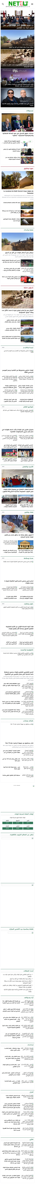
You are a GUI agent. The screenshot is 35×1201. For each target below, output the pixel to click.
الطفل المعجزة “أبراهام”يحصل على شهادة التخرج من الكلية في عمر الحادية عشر (11, 752)
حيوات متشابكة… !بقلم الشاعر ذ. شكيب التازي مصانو (12, 1049)
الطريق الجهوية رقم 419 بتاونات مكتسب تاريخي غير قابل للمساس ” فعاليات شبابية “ (11, 143)
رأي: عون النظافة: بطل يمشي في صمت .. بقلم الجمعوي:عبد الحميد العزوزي (11, 1019)
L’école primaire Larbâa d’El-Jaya (11, 203)
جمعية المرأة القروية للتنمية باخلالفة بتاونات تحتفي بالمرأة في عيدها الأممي (10, 507)
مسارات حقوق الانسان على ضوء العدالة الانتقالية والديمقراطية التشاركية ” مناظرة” (18, 134)
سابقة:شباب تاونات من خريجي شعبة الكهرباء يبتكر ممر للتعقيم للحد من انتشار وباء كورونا (11, 703)
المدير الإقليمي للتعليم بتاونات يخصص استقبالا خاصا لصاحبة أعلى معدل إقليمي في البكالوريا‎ (18, 673)
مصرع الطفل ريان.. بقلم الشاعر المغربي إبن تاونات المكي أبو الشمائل (12, 1058)
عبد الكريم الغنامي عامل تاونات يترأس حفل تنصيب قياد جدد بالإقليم (17, 975)
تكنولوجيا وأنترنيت (26, 649)
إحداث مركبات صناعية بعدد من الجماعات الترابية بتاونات (12, 158)
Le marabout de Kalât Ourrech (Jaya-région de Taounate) (18, 192)
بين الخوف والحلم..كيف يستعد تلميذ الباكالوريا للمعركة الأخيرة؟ (11, 1026)
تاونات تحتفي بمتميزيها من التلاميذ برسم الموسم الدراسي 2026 (17, 371)
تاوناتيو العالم (28, 406)
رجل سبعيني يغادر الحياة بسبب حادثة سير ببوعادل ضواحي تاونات (11, 277)
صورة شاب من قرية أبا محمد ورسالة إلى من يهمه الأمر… (11, 212)
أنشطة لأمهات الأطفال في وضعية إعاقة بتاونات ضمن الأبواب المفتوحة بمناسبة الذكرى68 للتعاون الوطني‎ (18, 491)
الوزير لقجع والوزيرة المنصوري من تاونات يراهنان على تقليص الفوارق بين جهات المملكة (17, 986)
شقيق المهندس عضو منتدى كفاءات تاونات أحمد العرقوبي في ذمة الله (11, 1176)
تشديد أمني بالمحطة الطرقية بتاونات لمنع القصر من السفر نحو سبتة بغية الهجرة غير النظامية (11, 262)
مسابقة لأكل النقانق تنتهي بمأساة (11, 775)
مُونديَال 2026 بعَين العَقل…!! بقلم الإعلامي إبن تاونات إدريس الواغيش (11, 1010)
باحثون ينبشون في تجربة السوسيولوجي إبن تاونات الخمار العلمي (26, 644)
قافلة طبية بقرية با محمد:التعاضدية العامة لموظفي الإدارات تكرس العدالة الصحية (10, 599)
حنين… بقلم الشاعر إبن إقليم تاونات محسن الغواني (11, 1066)
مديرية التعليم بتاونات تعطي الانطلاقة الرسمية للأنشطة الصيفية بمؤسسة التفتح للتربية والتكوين (9, 388)
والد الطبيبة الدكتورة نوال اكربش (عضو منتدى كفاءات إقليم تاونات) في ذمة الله (12, 1145)
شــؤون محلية (28, 287)
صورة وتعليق (28, 168)
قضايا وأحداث (28, 230)
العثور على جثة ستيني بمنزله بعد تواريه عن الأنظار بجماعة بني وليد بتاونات (12, 270)
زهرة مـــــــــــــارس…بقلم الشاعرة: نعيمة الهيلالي (12, 1082)
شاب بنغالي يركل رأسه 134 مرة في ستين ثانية (11, 760)
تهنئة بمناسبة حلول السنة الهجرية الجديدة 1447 (11, 1129)
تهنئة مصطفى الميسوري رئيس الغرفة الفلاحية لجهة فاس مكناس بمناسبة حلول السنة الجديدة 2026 (11, 1105)
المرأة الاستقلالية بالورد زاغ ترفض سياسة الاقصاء (11, 150)
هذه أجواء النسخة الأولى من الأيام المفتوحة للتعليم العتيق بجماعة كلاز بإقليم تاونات (19, 627)
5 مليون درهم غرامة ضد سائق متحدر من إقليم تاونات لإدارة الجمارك (19, 536)
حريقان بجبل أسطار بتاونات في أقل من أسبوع (19, 252)
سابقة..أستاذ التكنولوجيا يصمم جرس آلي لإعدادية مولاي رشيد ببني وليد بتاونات (11, 711)
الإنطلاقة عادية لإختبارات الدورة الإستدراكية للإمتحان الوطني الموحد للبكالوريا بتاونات (25, 402)
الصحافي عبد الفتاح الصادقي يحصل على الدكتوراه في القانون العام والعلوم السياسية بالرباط (9, 645)
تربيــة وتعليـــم (28, 347)
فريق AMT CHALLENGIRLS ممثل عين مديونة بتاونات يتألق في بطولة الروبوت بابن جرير (11, 685)
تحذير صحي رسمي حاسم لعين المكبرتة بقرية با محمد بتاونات (18, 582)
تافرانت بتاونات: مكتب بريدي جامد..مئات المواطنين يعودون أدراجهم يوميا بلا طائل (12, 330)
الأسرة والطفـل (27, 466)
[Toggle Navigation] (32, 4)
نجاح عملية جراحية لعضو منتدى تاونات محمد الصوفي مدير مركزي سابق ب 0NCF (11, 1114)
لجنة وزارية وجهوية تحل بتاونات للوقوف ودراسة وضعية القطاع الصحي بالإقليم (26, 599)
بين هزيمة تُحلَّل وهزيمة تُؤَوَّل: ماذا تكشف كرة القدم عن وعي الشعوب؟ (11, 1002)
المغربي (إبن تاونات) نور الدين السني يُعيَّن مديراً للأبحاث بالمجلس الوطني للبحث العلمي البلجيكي (10, 448)
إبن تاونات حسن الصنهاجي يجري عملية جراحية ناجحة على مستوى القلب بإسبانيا (12, 1122)
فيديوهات (29, 110)
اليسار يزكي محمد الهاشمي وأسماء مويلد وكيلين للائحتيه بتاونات (17, 990)
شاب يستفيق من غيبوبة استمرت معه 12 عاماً (19, 743)
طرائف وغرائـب (28, 720)
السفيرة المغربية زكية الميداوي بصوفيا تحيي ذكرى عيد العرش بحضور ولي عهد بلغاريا (26, 461)
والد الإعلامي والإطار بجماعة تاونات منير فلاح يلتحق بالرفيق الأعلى (11, 1168)
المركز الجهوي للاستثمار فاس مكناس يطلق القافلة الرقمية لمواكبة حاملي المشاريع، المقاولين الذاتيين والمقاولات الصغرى (11, 694)
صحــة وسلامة (28, 558)
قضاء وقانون (28, 512)
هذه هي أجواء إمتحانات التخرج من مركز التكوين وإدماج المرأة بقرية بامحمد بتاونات (9, 402)
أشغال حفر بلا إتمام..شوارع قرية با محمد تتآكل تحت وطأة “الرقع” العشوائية (17, 311)
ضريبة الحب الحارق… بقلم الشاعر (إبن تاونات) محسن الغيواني (11, 1074)
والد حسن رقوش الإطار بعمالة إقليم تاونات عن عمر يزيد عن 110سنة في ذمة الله (11, 1153)
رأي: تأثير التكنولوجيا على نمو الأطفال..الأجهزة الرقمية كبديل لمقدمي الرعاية (12, 1035)
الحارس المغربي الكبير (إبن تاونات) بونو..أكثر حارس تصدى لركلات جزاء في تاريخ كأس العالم (9, 461)
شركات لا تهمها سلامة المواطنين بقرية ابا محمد (11, 220)
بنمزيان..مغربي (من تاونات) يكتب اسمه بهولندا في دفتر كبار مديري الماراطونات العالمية (17, 430)
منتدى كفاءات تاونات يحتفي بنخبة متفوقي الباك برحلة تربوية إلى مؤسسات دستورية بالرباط (25, 388)
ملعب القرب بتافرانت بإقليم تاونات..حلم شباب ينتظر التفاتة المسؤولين (12, 322)
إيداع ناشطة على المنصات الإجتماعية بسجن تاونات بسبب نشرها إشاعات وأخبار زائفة (9, 553)
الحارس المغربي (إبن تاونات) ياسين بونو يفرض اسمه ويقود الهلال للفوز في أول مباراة (25, 448)
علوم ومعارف (28, 603)
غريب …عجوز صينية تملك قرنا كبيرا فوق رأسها (11, 768)
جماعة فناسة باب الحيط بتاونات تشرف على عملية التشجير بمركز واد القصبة (11, 337)
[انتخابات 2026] (18, 798)
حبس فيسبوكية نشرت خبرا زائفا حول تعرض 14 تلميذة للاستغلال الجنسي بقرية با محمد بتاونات (26, 553)
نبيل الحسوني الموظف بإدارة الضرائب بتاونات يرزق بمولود (13, 1096)
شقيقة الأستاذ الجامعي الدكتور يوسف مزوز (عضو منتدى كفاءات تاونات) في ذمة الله (12, 1161)
